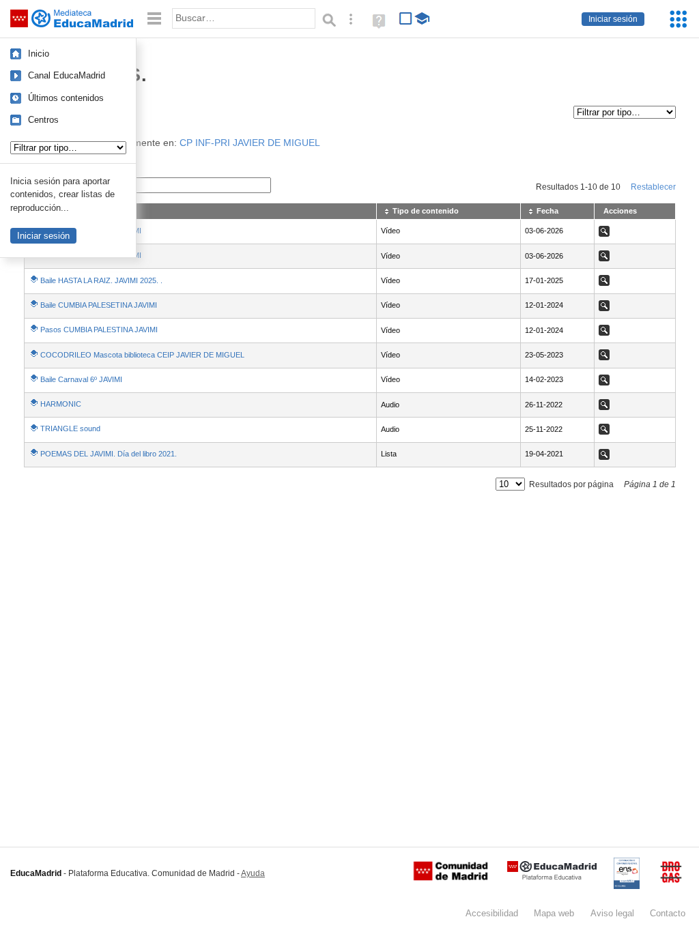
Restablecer (653, 187)
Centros (43, 120)
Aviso (612, 913)
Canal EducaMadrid (66, 75)
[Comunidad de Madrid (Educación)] (450, 877)
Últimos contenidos (66, 98)
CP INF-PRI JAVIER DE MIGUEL (250, 143)
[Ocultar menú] (154, 18)
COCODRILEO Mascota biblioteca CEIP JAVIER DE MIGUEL (142, 355)
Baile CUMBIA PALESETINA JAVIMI (98, 305)
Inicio (38, 53)
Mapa (554, 913)
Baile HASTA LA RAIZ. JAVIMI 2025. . (101, 280)
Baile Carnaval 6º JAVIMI (81, 379)
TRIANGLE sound (70, 428)
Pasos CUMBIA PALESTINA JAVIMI (99, 329)
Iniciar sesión (613, 19)
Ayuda (253, 873)
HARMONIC (60, 404)
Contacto (667, 913)
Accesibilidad (492, 913)
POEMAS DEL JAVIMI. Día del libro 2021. (108, 454)
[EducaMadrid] (552, 877)
